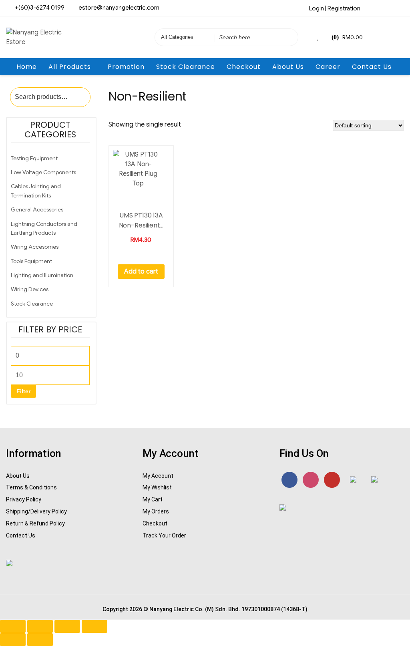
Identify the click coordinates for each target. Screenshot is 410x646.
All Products (69, 66)
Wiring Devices (29, 289)
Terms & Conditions (31, 487)
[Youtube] (398, 7)
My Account (158, 476)
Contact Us (372, 66)
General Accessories (37, 209)
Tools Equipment (31, 261)
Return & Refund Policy (35, 523)
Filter (23, 391)
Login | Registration (334, 8)
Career (328, 66)
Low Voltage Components (43, 172)
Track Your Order (164, 535)
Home (26, 66)
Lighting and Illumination (42, 275)
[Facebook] (371, 7)
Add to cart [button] (141, 272)
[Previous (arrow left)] (13, 639)
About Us (288, 66)
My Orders (156, 511)
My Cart (153, 499)
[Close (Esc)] (94, 626)
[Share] (67, 626)
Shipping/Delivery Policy (36, 511)
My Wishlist (157, 487)
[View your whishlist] (318, 37)
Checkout (244, 66)
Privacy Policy (23, 499)
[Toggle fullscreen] (40, 626)
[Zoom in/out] (13, 626)
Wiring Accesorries (34, 246)
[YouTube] (332, 480)
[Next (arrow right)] (40, 639)
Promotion (126, 66)
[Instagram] (384, 7)
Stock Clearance (185, 66)
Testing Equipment (34, 158)
